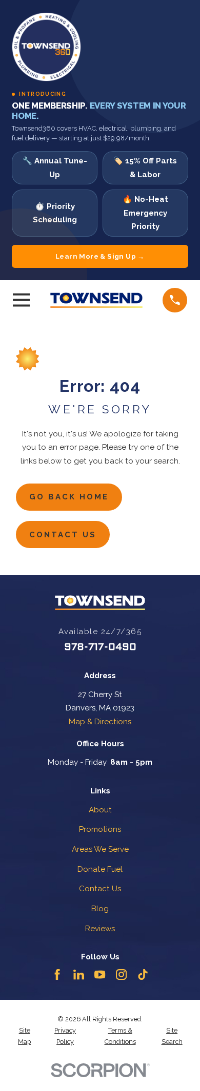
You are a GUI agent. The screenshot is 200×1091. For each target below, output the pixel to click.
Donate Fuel (100, 869)
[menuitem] (24, 1036)
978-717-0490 (100, 647)
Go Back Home (69, 496)
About (100, 809)
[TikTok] (142, 974)
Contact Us (62, 534)
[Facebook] (57, 974)
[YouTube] (99, 974)
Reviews (100, 928)
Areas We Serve (100, 849)
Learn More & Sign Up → (100, 256)
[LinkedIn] (78, 974)
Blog (100, 908)
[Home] (96, 300)
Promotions (100, 829)
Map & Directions (100, 721)
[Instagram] (121, 974)
